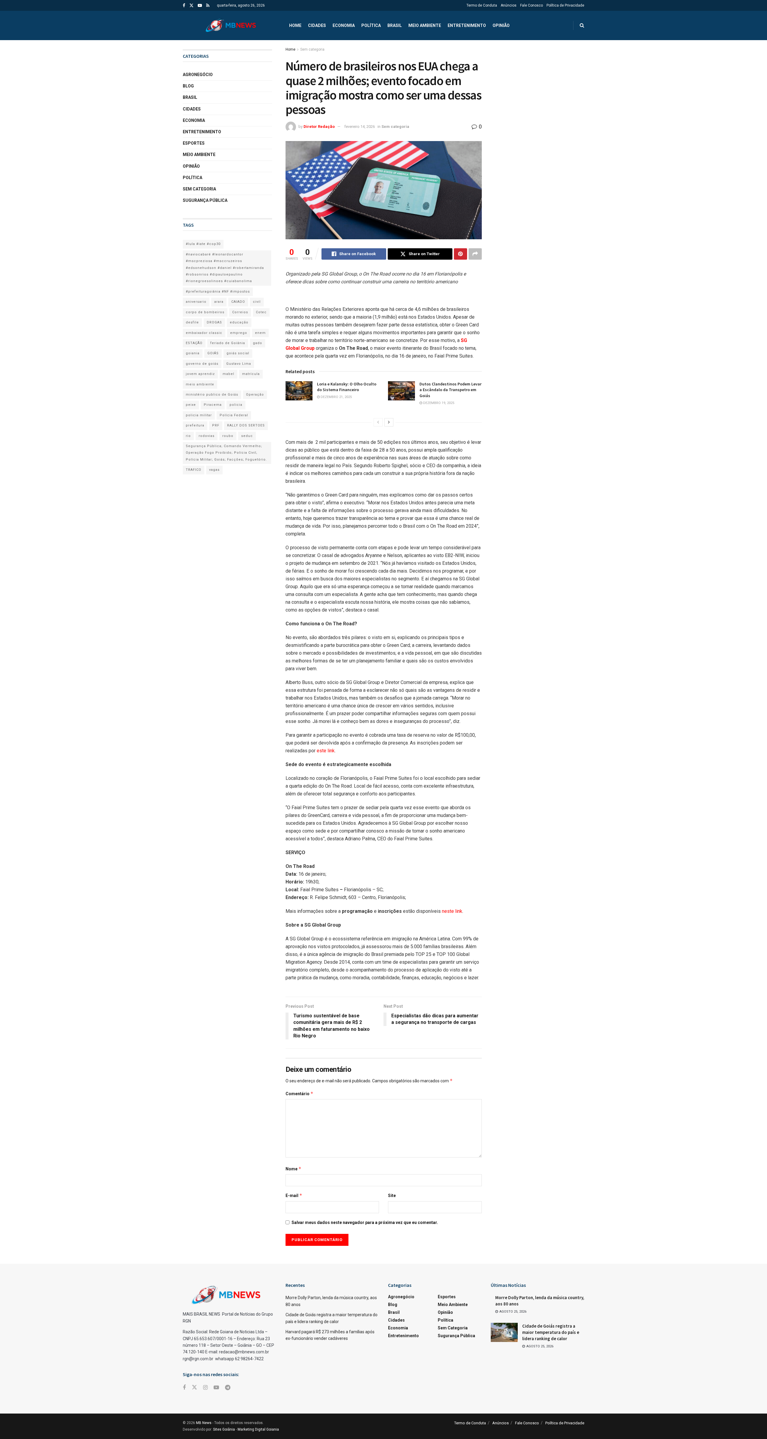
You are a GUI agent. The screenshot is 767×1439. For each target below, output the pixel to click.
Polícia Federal (234, 415)
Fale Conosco (531, 5)
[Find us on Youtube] (200, 5)
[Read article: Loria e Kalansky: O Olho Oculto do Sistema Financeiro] (299, 390)
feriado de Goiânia (227, 343)
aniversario (196, 302)
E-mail (294, 1195)
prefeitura (195, 425)
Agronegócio (198, 74)
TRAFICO (193, 470)
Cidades (317, 25)
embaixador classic (204, 333)
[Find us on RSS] (207, 5)
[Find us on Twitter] (191, 5)
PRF (215, 425)
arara (219, 302)
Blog (188, 86)
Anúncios (509, 5)
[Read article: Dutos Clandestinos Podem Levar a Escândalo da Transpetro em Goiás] (401, 390)
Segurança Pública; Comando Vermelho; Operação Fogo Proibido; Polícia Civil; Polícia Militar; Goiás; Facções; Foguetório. (226, 452)
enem (260, 333)
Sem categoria (312, 49)
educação (239, 322)
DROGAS (214, 322)
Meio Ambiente (424, 25)
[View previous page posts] (378, 422)
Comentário (299, 1093)
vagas (214, 470)
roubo (227, 436)
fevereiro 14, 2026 (359, 126)
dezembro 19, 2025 (438, 403)
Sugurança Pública (205, 200)
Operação (255, 395)
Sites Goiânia (224, 1429)
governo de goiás (202, 364)
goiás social (238, 353)
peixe (191, 405)
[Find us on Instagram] (205, 1387)
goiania (193, 353)
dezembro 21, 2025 (336, 397)
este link (325, 750)
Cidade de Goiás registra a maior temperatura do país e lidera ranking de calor (550, 1332)
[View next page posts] (388, 422)
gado (257, 343)
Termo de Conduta (481, 5)
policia (236, 405)
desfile (192, 322)
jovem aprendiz (200, 374)
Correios (240, 312)
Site (392, 1195)
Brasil (394, 25)
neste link (452, 911)
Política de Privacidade (565, 5)
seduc (247, 436)
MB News (204, 1423)
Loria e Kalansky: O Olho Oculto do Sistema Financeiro (346, 387)
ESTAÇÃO (194, 343)
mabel (228, 374)
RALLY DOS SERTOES (246, 425)
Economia (344, 25)
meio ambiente (200, 384)
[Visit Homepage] (231, 25)
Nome (293, 1169)
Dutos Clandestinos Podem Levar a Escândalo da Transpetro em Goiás (450, 389)
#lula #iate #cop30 (203, 244)
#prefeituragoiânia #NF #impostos (218, 291)
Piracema (213, 405)
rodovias (207, 436)
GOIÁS (213, 353)
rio (188, 436)
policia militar (199, 415)
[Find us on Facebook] (184, 5)
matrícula (251, 374)
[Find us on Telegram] (227, 1387)
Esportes (194, 143)
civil (257, 302)
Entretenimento (467, 25)
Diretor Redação (319, 126)
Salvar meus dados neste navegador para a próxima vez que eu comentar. (365, 1222)
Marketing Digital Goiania (258, 1429)
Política (371, 25)
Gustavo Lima (238, 364)
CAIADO (238, 302)
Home (295, 25)
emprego (238, 333)
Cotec (261, 312)
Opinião (501, 25)
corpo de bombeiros (205, 312)
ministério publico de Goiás (212, 395)
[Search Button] (582, 25)
